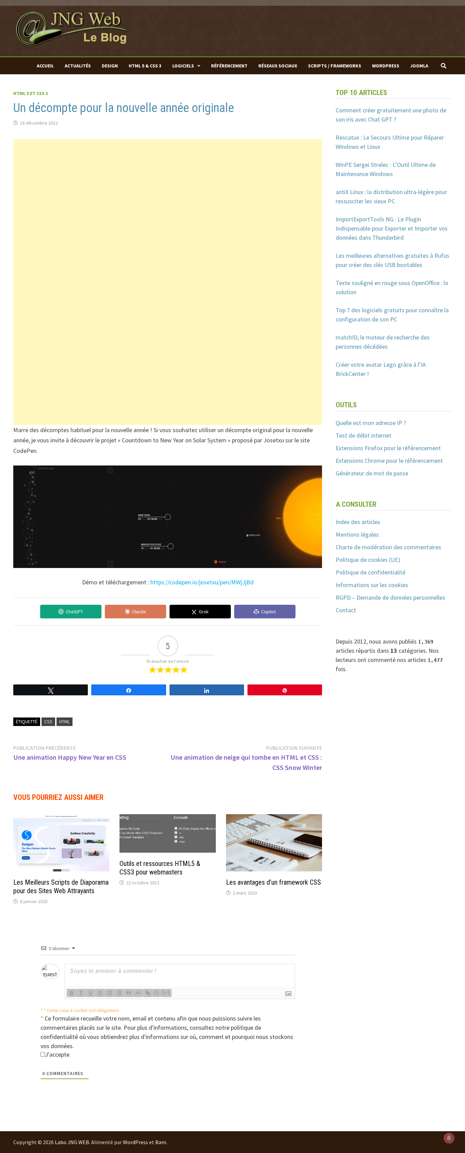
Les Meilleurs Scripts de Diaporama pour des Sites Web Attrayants (61, 886)
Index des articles (358, 522)
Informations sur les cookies (372, 585)
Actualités (78, 66)
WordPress (385, 66)
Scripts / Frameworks (334, 66)
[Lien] (148, 993)
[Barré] (100, 993)
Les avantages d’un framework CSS (273, 882)
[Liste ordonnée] (109, 993)
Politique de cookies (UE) (368, 560)
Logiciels (183, 66)
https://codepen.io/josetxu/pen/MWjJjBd (202, 582)
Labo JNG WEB (72, 1142)
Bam (160, 1142)
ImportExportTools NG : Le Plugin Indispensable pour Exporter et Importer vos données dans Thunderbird (392, 228)
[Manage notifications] (449, 1138)
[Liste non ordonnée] (119, 993)
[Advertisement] (167, 186)
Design (110, 66)
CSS (48, 721)
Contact (346, 610)
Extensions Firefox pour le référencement (388, 448)
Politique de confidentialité (370, 572)
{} (156, 992)
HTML (64, 721)
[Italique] (81, 993)
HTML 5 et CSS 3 (30, 93)
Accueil (45, 66)
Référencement (229, 66)
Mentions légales (357, 534)
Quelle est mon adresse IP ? (371, 423)
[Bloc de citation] (128, 993)
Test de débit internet (363, 435)
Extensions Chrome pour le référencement (389, 460)
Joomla (419, 66)
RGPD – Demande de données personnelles (390, 597)
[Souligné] (90, 993)
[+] (166, 992)
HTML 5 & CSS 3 (145, 66)
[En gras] (71, 993)
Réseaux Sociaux (277, 66)
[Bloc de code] (138, 993)
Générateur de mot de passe (372, 473)
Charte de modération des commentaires (388, 547)
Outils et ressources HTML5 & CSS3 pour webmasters (159, 867)
